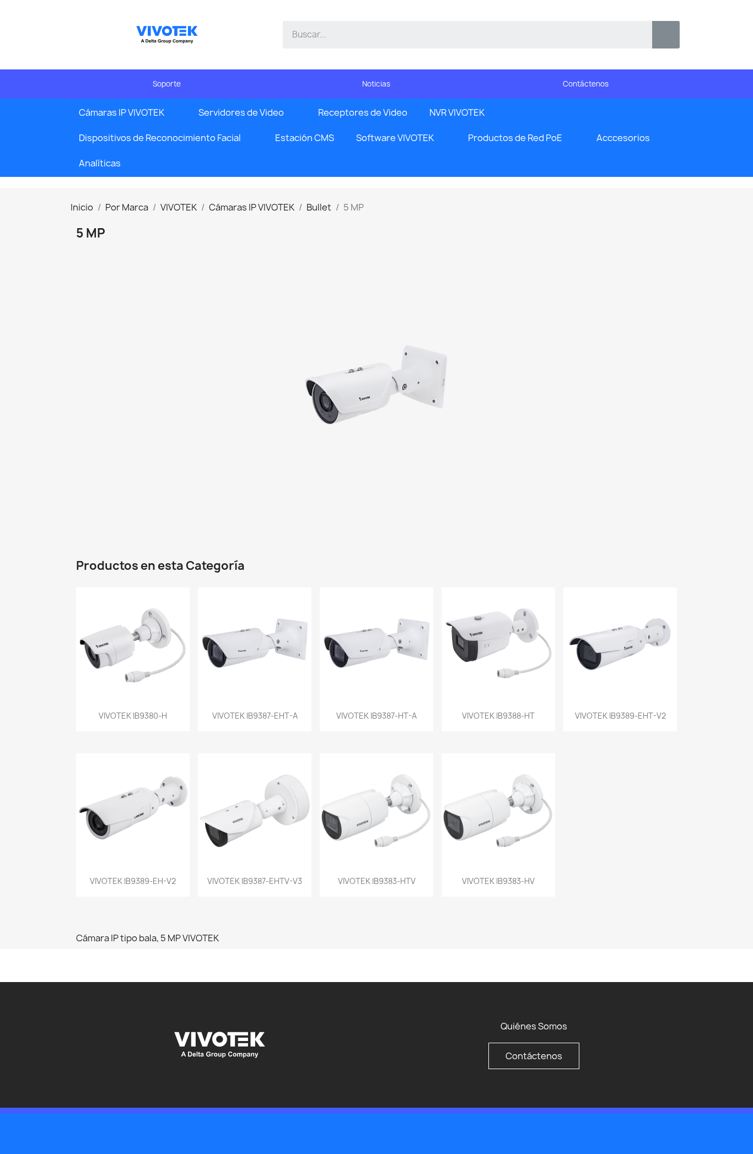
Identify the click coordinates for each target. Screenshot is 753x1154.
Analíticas (100, 163)
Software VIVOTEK (395, 138)
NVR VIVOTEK (457, 112)
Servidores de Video (241, 112)
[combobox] (459, 34)
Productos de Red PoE (515, 138)
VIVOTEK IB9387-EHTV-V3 (254, 881)
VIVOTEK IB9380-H (133, 715)
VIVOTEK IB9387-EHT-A (255, 715)
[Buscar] (666, 34)
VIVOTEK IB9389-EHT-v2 (620, 715)
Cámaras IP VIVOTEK (121, 112)
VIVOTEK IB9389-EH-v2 (133, 881)
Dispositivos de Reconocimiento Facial (160, 138)
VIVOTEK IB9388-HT (498, 715)
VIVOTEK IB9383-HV (498, 881)
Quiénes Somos (534, 1026)
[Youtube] (647, 1132)
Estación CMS (304, 138)
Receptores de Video (362, 112)
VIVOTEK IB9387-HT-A (376, 715)
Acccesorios (623, 138)
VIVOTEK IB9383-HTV (377, 881)
